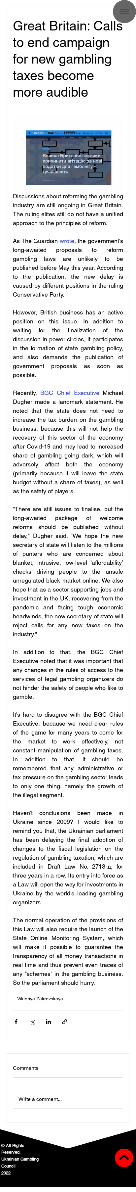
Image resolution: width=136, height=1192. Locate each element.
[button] (124, 11)
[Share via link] (64, 1022)
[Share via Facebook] (16, 1022)
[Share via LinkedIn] (48, 1022)
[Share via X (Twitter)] (32, 1022)
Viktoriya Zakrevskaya (40, 998)
